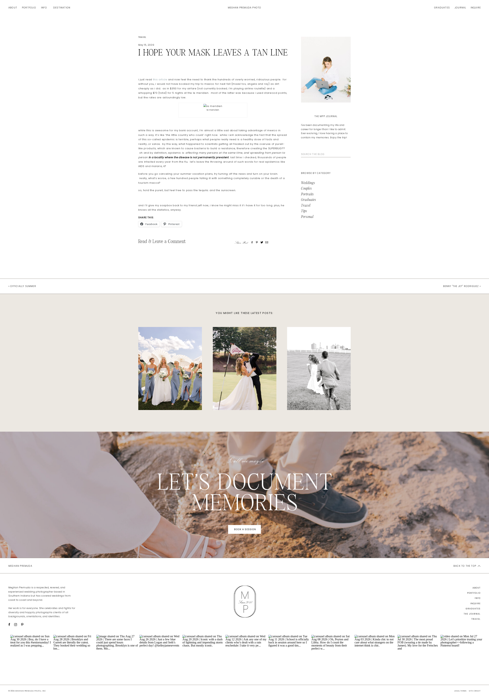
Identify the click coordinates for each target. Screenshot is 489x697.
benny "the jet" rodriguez (461, 286)
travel (142, 37)
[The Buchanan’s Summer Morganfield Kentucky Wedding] (319, 368)
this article (160, 79)
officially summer (23, 286)
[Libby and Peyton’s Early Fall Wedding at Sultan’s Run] (244, 368)
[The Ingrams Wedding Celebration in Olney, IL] (170, 368)
